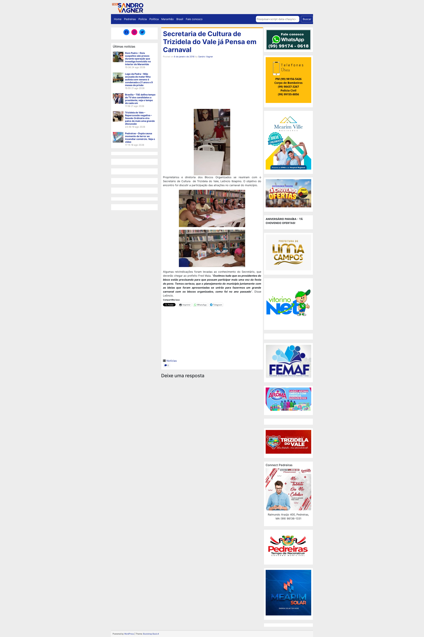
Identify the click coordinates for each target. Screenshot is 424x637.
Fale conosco (194, 19)
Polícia (142, 19)
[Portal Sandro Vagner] (127, 7)
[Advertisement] (212, 84)
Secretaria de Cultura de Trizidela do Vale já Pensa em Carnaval (209, 42)
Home (117, 19)
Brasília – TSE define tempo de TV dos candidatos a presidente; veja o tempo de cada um (140, 98)
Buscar (307, 19)
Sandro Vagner (205, 56)
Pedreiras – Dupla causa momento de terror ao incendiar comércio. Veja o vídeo (140, 137)
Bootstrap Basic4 (151, 634)
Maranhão (167, 19)
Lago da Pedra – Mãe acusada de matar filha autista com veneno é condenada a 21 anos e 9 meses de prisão (139, 79)
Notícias (171, 360)
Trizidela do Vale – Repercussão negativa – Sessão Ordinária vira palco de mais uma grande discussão (140, 118)
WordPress (129, 634)
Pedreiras (130, 19)
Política (154, 19)
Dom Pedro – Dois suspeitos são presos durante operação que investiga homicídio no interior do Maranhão (138, 59)
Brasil (179, 19)
